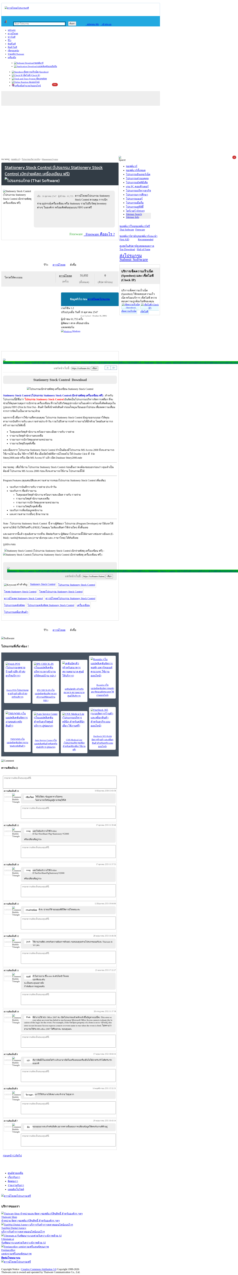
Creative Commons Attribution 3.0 (38, 1269)
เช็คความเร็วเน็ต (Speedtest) (36, 72)
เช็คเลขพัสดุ (41, 78)
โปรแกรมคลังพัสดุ (14, 605)
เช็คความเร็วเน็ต (128, 311)
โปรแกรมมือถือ (135, 202)
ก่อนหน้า (8, 1155)
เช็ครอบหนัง (13, 50)
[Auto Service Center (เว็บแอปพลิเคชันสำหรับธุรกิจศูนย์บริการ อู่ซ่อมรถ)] (45, 720)
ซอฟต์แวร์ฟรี (142, 228)
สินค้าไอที (12, 47)
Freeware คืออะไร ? (99, 234)
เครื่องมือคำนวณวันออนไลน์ (27, 85)
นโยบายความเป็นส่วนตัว (43, 1265)
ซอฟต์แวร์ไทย (127, 228)
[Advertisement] (119, 131)
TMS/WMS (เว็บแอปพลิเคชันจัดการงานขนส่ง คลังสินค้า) (17, 742)
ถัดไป (19, 1155)
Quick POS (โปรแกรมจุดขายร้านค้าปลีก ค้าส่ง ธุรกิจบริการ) (17, 693)
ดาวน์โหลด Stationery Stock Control (23, 598)
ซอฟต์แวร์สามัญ (128, 238)
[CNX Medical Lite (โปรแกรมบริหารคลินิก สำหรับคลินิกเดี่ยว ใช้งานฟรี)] (74, 720)
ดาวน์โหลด (13, 33)
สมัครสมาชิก (92, 24)
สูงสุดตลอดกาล (145, 248)
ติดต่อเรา (13, 1181)
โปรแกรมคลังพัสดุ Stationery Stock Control (51, 605)
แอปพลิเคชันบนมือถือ (47, 66)
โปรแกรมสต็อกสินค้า (16, 612)
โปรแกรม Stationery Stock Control (76, 584)
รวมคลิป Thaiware (16, 54)
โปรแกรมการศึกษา (137, 194)
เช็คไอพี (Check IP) (31, 75)
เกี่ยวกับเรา (14, 1177)
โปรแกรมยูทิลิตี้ (134, 206)
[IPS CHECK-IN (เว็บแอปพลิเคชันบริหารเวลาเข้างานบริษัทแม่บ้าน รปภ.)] (45, 670)
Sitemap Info (132, 217)
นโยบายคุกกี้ (67, 1265)
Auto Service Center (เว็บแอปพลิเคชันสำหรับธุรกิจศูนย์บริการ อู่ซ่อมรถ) (45, 743)
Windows (76, 331)
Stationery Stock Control (42, 584)
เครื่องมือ (12, 57)
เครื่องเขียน (83, 605)
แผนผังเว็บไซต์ (16, 1189)
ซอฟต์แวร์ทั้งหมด (136, 170)
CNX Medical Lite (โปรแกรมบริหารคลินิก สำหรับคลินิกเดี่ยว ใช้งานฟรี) (74, 745)
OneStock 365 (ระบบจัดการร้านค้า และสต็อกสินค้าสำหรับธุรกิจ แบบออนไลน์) (102, 741)
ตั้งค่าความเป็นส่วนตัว (13, 1265)
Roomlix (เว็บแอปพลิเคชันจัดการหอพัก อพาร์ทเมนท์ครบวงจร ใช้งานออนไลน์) (102, 690)
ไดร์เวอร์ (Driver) (135, 210)
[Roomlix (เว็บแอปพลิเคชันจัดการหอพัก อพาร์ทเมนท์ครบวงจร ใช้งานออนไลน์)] (102, 667)
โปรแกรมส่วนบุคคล (137, 178)
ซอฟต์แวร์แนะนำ (147, 238)
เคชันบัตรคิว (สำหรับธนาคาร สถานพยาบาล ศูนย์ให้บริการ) (74, 692)
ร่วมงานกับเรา (16, 1185)
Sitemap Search (134, 214)
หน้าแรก (12, 30)
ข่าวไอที (11, 37)
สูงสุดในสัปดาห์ (128, 248)
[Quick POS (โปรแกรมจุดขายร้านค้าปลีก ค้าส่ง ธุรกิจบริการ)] (17, 670)
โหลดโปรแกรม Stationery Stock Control (61, 591)
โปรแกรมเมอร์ (134, 198)
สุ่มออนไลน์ (34, 82)
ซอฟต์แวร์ (38, 63)
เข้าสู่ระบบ (106, 24)
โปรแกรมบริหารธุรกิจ (31, 159)
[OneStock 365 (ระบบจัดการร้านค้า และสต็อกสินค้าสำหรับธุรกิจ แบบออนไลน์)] (102, 718)
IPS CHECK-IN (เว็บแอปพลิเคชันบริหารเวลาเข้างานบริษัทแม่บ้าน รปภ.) (46, 695)
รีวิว (9, 40)
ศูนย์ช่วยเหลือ (15, 1173)
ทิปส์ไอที (12, 44)
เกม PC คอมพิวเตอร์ (137, 186)
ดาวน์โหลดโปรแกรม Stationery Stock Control (70, 598)
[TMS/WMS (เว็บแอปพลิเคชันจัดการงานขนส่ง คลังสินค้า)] (17, 720)
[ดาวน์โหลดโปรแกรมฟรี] (17, 8)
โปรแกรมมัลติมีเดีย (137, 182)
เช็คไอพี (144, 311)
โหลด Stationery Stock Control (20, 591)
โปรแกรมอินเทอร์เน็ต (138, 174)
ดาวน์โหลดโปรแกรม (99, 299)
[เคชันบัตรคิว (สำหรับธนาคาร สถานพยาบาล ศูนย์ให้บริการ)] (74, 669)
